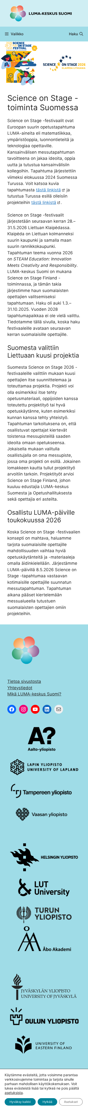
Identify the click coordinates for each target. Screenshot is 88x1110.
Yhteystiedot (19, 687)
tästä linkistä (48, 189)
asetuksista (14, 1093)
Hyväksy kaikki (20, 1102)
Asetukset (71, 1102)
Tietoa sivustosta (24, 681)
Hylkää (47, 1102)
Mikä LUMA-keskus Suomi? (34, 693)
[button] (76, 34)
